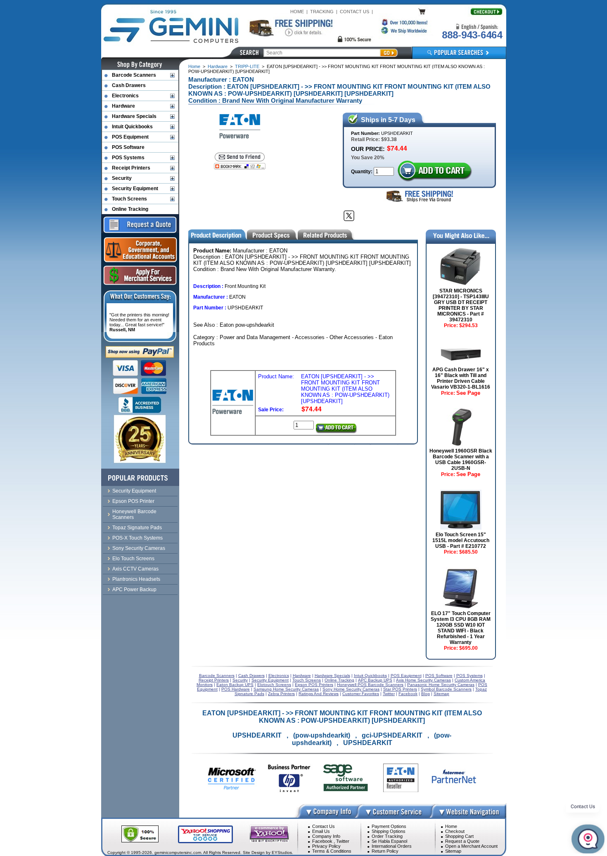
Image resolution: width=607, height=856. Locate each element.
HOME (297, 11)
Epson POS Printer (133, 501)
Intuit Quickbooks (132, 127)
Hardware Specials (134, 116)
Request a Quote (462, 841)
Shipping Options (388, 831)
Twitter (342, 841)
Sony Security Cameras (138, 548)
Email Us (321, 831)
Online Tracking (130, 209)
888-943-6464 (472, 34)
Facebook (322, 841)
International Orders (392, 846)
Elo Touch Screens (133, 558)
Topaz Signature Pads (137, 528)
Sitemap (453, 851)
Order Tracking (387, 836)
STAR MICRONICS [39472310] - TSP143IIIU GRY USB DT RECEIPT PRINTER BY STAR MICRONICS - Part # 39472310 (461, 305)
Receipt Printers (131, 168)
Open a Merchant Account (471, 846)
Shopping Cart (459, 836)
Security (122, 178)
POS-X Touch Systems (137, 538)
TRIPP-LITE (247, 66)
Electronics (125, 96)
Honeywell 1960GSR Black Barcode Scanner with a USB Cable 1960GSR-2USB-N (460, 459)
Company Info (326, 836)
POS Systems (128, 157)
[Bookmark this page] (240, 166)
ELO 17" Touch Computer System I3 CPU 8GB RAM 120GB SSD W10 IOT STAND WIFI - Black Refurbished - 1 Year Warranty (461, 628)
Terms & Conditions (331, 851)
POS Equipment (130, 137)
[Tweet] (349, 216)
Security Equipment (135, 188)
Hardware (218, 66)
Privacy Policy (326, 846)
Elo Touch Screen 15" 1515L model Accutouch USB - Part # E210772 (460, 540)
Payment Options (389, 826)
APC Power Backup (134, 589)
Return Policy (385, 851)
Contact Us (323, 826)
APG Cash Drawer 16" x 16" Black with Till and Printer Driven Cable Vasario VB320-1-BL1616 (460, 378)
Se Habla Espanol (389, 841)
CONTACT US (354, 11)
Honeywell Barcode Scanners (134, 514)
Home (194, 66)
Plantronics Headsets (136, 579)
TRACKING (322, 11)
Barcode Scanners (134, 75)
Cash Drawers (129, 85)
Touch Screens (129, 199)
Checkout (455, 831)
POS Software (128, 147)
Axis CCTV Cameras (135, 569)
